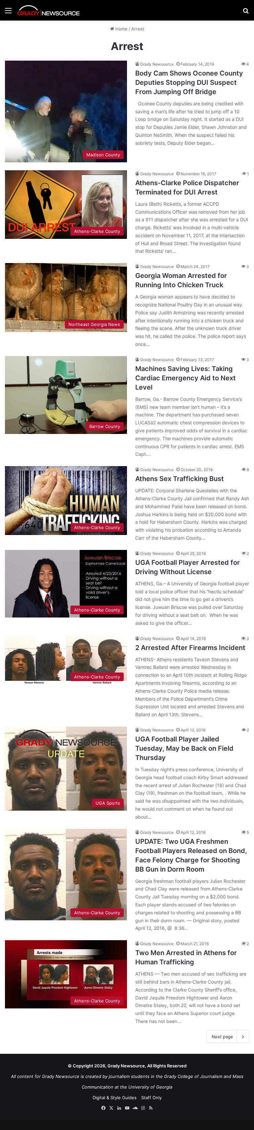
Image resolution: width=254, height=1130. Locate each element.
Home (121, 28)
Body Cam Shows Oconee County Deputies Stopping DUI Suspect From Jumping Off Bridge (189, 82)
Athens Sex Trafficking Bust (179, 479)
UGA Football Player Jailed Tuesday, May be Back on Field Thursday (184, 748)
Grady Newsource (157, 64)
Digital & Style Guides (115, 1097)
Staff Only (151, 1097)
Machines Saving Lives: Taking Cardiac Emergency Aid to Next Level (185, 378)
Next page (222, 1036)
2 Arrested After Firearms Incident (190, 648)
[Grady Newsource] (48, 10)
